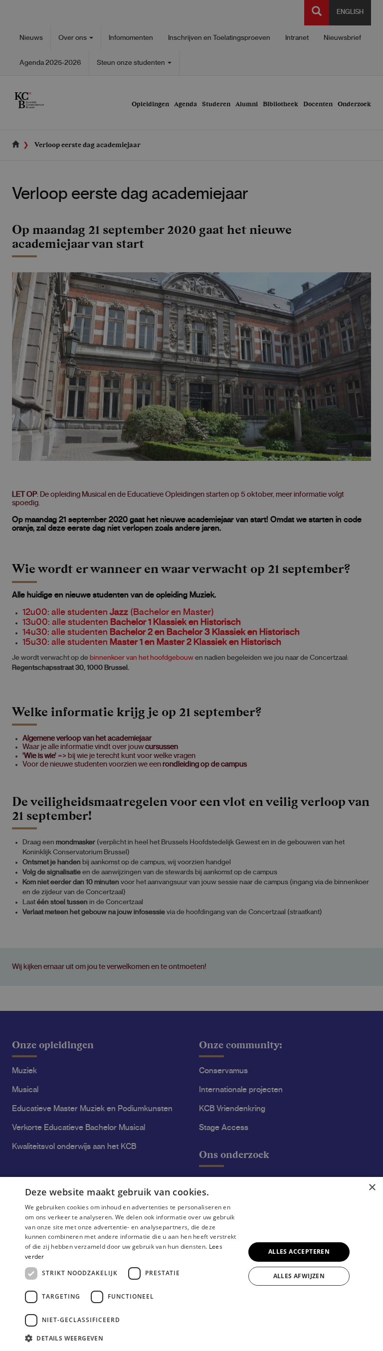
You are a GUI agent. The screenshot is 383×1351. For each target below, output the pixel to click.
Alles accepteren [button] (299, 1251)
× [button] (372, 1187)
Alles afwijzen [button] (299, 1276)
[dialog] (191, 1264)
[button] (131, 1338)
